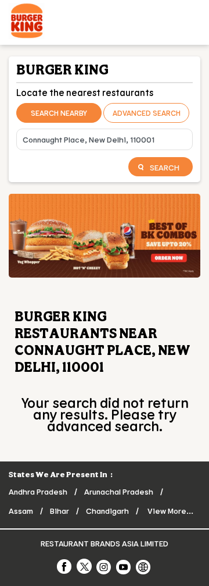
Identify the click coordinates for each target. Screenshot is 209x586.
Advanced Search (147, 113)
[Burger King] (27, 22)
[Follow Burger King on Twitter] (85, 566)
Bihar (59, 511)
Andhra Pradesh (38, 491)
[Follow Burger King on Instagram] (104, 566)
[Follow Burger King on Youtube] (124, 566)
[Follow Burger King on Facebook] (65, 566)
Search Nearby (59, 113)
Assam (21, 511)
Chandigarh (107, 511)
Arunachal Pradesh (118, 491)
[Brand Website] (144, 566)
